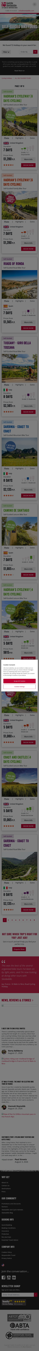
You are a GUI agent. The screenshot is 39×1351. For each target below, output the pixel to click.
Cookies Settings (19, 686)
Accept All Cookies (19, 681)
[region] (19, 675)
